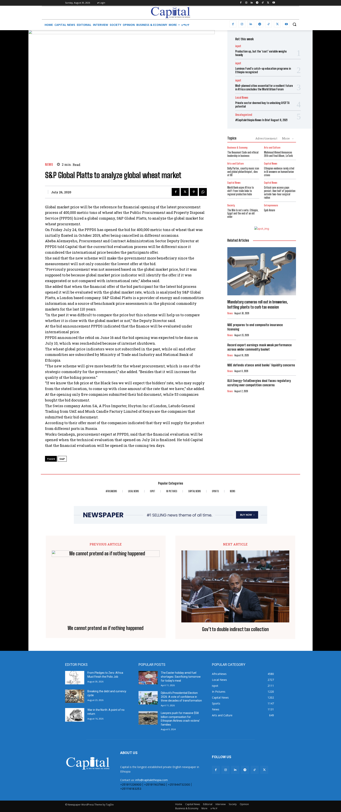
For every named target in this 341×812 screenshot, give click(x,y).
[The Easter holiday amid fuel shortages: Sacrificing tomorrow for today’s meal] (148, 677)
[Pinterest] (194, 192)
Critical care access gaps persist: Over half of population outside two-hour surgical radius (279, 192)
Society (231, 205)
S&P (62, 459)
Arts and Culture (272, 147)
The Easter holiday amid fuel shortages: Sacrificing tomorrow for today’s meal (181, 676)
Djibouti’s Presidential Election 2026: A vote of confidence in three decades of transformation (181, 696)
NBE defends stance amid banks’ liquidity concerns (261, 365)
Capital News (270, 163)
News (49, 164)
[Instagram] (246, 3)
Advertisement (266, 138)
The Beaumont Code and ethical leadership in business (243, 154)
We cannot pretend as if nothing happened (105, 628)
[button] (294, 24)
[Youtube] (273, 3)
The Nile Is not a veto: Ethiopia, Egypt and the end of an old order (243, 214)
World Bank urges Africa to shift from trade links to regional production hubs (240, 191)
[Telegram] (257, 3)
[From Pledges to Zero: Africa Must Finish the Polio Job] (74, 677)
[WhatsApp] (203, 192)
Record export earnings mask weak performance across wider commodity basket (259, 347)
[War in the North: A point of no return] (74, 714)
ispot (238, 46)
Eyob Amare (269, 210)
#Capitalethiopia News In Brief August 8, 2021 (261, 120)
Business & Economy (237, 147)
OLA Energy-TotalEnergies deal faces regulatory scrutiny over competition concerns (259, 383)
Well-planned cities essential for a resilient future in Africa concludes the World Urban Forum (264, 87)
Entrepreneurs (271, 205)
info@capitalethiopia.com (151, 780)
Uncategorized (243, 114)
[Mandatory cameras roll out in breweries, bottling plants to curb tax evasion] (261, 271)
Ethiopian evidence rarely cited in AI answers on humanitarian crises (279, 172)
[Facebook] (240, 3)
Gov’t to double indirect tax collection (235, 629)
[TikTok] (262, 3)
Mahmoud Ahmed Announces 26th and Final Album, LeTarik (278, 154)
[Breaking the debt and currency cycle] (74, 696)
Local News (241, 97)
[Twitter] (268, 3)
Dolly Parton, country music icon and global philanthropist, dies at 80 (243, 172)
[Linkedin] (251, 3)
